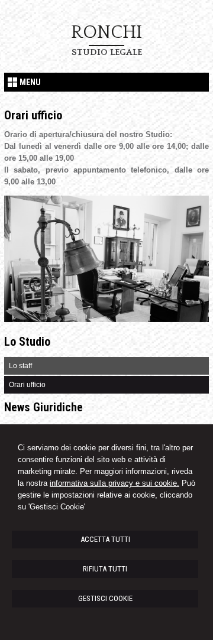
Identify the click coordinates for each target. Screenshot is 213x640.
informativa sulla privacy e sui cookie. (114, 483)
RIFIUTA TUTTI (105, 568)
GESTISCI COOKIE (105, 598)
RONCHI (106, 32)
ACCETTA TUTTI (105, 539)
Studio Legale (107, 52)
